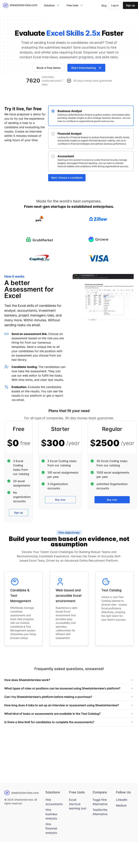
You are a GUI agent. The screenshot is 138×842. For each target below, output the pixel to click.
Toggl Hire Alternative (100, 802)
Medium (121, 805)
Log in (114, 5)
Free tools (72, 5)
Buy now (60, 499)
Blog (104, 5)
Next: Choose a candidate (66, 177)
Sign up (130, 5)
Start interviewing (83, 68)
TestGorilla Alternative (100, 812)
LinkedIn (121, 799)
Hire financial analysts (51, 828)
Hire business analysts (51, 814)
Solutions (49, 5)
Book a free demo (49, 68)
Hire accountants (54, 802)
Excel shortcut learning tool (77, 804)
